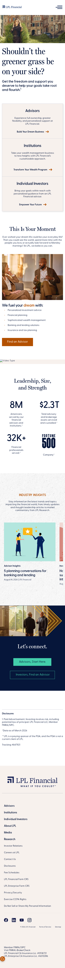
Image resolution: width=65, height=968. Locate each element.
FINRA (17, 947)
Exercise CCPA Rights (15, 899)
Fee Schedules (11, 872)
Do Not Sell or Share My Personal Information (27, 906)
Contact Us (10, 859)
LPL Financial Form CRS (16, 879)
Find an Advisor (17, 341)
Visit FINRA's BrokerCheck (17, 950)
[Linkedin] (14, 920)
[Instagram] (30, 920)
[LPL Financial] (12, 8)
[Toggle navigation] (59, 7)
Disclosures (10, 866)
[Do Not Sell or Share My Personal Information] (2, 958)
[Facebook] (6, 920)
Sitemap (58, 927)
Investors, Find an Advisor (32, 674)
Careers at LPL (12, 852)
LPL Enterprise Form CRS (17, 886)
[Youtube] (22, 920)
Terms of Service (45, 927)
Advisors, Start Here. (32, 661)
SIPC (23, 947)
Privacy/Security (13, 892)
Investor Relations (13, 846)
